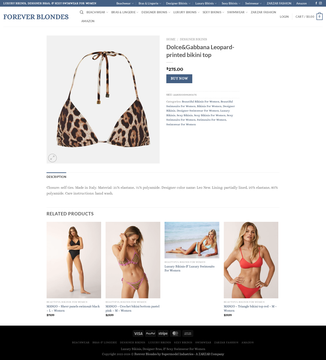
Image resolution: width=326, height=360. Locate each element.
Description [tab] (56, 177)
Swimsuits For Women (211, 119)
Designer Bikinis (176, 3)
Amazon (301, 3)
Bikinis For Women (209, 106)
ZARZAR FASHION (279, 3)
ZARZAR (204, 354)
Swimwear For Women (181, 124)
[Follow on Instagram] (320, 3)
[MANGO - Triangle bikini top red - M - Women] (251, 260)
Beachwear (123, 3)
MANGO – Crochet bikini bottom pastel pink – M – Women (132, 308)
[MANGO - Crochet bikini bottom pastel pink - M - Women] (133, 260)
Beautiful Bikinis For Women (200, 101)
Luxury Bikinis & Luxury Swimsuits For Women (189, 268)
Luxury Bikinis (204, 3)
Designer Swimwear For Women (198, 110)
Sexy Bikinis (230, 3)
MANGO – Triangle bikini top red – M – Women (250, 308)
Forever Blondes (36, 16)
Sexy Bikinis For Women (210, 115)
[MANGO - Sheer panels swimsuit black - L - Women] (74, 260)
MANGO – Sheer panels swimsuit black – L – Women (73, 308)
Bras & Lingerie (148, 3)
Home (170, 39)
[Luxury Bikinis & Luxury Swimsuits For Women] (192, 240)
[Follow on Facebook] (316, 3)
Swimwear (252, 3)
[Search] (81, 12)
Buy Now (179, 79)
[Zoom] (52, 158)
